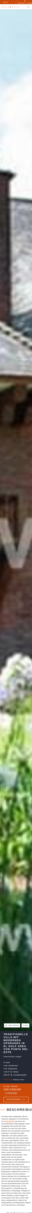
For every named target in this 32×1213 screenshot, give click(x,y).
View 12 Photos (13, 1025)
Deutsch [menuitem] (5, 2)
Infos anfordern (13, 1099)
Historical (16, 1079)
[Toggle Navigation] (28, 6)
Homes (22, 1079)
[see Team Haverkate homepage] (10, 6)
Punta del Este (9, 1121)
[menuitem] (9, 2)
